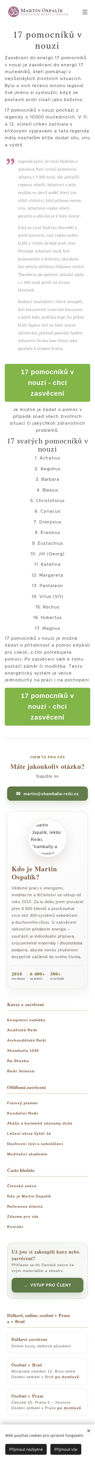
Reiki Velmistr (21, 1071)
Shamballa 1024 (23, 1050)
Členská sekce (21, 1186)
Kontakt (15, 1227)
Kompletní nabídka (26, 1020)
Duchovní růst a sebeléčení (35, 1144)
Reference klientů (25, 1206)
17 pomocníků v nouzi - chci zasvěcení (47, 382)
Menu (85, 12)
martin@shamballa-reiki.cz (51, 793)
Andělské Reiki (22, 1030)
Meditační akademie (27, 1154)
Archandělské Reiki (26, 1040)
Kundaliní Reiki (22, 1113)
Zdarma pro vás (23, 1216)
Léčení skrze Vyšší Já (29, 1133)
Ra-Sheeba (18, 1061)
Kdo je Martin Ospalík (29, 1196)
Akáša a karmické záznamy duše (40, 1123)
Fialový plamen (22, 1103)
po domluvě (67, 1377)
